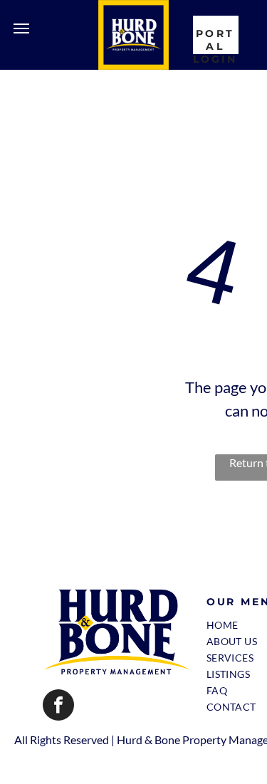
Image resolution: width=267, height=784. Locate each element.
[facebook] (58, 706)
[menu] (21, 28)
